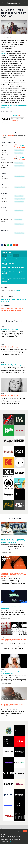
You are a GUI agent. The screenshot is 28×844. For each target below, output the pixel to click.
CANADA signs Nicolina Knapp (11, 396)
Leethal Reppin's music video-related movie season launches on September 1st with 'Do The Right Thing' (13, 540)
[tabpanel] (14, 270)
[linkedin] (11, 245)
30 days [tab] (10, 255)
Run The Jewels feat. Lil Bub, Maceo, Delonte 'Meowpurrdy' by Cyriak (12, 309)
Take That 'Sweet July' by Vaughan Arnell (13, 259)
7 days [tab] (4, 255)
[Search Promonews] (25, 2)
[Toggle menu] (3, 2)
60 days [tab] (16, 255)
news (2, 327)
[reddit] (14, 245)
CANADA (14, 116)
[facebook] (2, 245)
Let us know (16, 290)
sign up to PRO (10, 135)
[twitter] (5, 245)
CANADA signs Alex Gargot (10, 347)
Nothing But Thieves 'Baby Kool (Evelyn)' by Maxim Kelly (13, 272)
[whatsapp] (8, 245)
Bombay (3, 53)
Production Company (17, 118)
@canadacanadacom (22, 147)
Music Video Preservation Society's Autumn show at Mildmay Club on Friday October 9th (13, 574)
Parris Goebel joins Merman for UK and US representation (13, 279)
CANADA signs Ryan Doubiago (11, 365)
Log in (2, 135)
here (9, 841)
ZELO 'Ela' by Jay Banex (8, 263)
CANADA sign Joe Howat (9, 329)
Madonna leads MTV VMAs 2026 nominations (11, 607)
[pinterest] (17, 245)
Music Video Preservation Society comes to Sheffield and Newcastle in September (13, 640)
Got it (24, 831)
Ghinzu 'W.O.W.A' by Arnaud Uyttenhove (13, 267)
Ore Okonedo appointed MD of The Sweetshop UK (12, 705)
